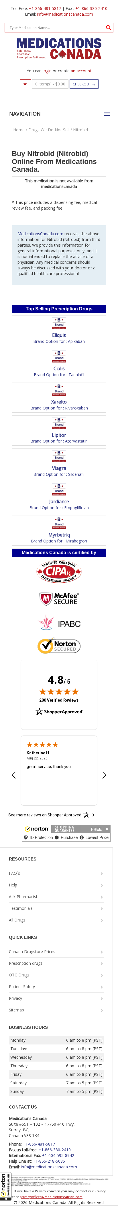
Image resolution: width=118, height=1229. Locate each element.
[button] (5, 1186)
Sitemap (16, 1010)
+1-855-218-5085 (49, 1161)
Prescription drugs (25, 963)
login (47, 70)
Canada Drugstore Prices (32, 951)
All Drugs (17, 920)
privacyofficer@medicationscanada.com (51, 1197)
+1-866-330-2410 (91, 8)
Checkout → (84, 84)
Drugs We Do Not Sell (48, 129)
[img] (59, 691)
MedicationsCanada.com (40, 233)
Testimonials (21, 908)
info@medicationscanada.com (65, 14)
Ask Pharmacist (23, 896)
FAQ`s (14, 873)
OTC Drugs (19, 975)
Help (13, 885)
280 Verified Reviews (59, 700)
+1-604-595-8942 (58, 1155)
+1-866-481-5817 (45, 8)
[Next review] (104, 776)
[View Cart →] (25, 84)
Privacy (15, 998)
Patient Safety (22, 986)
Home (19, 129)
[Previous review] (13, 776)
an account (81, 70)
